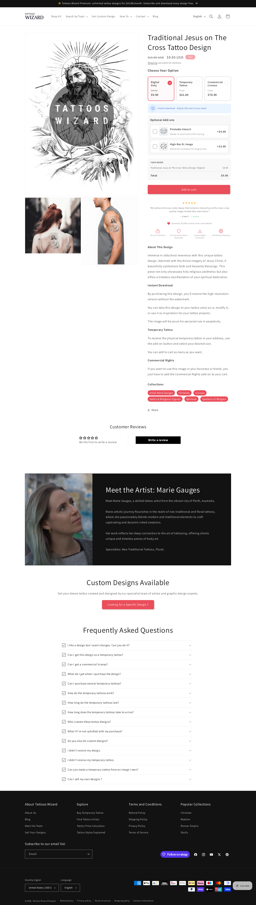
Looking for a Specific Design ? (128, 604)
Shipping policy (122, 900)
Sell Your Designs (35, 832)
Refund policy (66, 900)
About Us (30, 812)
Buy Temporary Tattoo (90, 812)
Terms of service (103, 900)
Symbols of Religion (214, 399)
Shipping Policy (138, 819)
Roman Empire (189, 826)
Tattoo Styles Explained (91, 832)
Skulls (184, 832)
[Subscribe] (88, 854)
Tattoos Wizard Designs (44, 901)
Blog (27, 819)
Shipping (152, 62)
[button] (77, 16)
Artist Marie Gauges (161, 393)
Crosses (200, 393)
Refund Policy (137, 812)
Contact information (143, 900)
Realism (185, 819)
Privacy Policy (137, 826)
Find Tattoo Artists (88, 819)
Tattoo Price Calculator (91, 826)
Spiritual (191, 399)
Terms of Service (138, 832)
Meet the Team (34, 826)
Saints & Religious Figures (165, 399)
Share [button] (154, 410)
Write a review (158, 440)
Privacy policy (84, 900)
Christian (184, 393)
